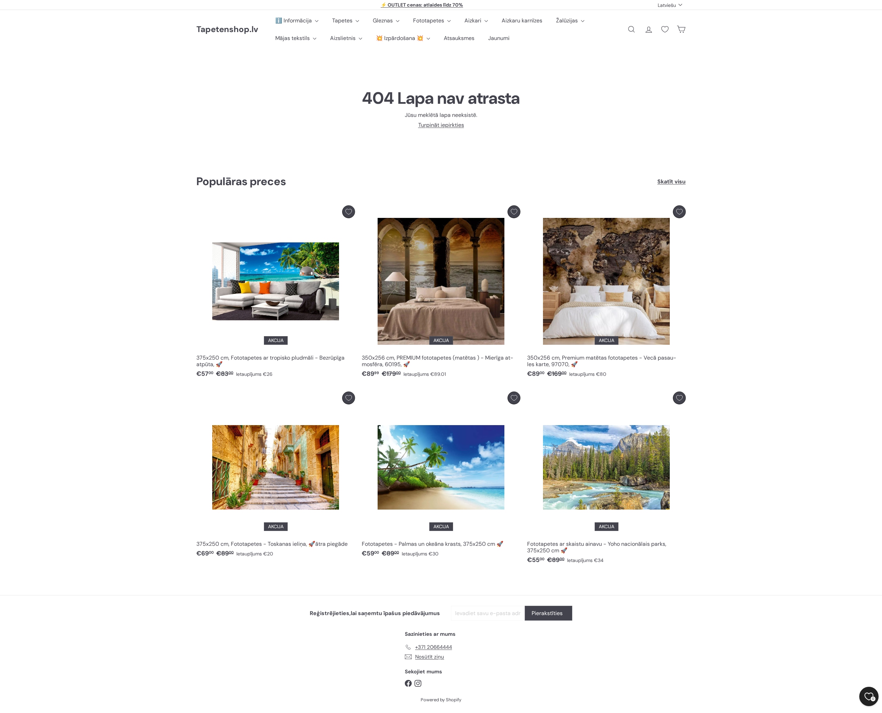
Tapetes (343, 20)
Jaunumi (499, 38)
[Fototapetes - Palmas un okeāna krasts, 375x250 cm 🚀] (441, 476)
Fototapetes (429, 20)
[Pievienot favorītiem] (348, 211)
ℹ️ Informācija (294, 20)
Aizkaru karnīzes (522, 20)
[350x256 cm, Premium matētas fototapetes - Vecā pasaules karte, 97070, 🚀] (606, 293)
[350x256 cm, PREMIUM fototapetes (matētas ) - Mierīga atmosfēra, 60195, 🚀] (441, 293)
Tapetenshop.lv (227, 29)
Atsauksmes (459, 38)
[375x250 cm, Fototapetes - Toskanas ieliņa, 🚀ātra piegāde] (275, 476)
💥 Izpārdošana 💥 (400, 38)
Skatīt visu (671, 181)
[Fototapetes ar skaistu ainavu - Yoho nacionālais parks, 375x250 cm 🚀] (606, 479)
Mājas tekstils (293, 38)
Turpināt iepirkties (441, 125)
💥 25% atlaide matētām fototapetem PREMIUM (422, 5)
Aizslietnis (343, 38)
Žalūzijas (567, 20)
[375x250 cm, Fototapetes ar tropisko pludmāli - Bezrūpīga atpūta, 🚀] (275, 293)
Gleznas (383, 20)
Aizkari (473, 20)
